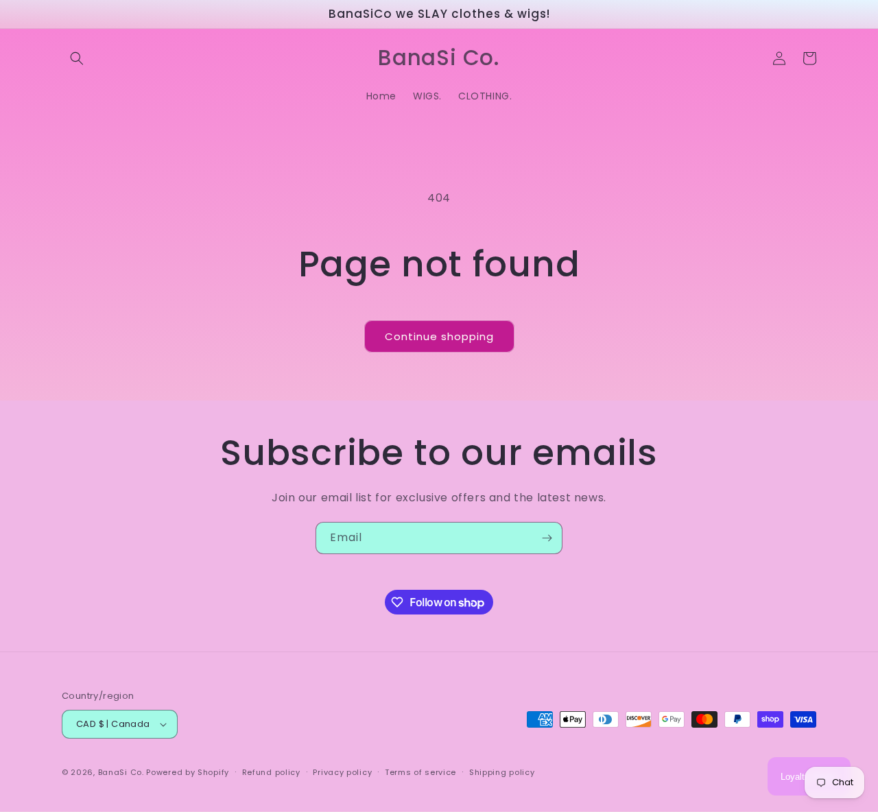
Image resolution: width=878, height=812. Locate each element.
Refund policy (271, 772)
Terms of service (420, 772)
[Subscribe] (547, 538)
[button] (77, 58)
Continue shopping (439, 336)
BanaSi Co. (121, 772)
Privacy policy (342, 772)
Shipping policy (502, 772)
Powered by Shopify (187, 772)
